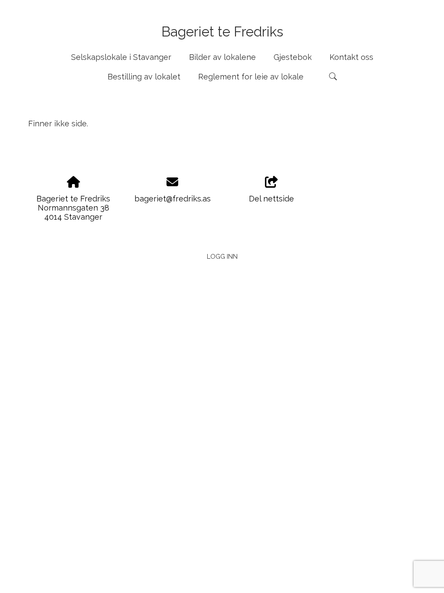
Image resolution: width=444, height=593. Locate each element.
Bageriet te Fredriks (222, 31)
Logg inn (222, 256)
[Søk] (333, 76)
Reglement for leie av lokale (251, 76)
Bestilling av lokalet (144, 76)
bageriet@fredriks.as (172, 198)
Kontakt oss (351, 57)
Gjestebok (293, 57)
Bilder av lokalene (222, 57)
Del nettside (271, 198)
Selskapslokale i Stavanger (121, 57)
